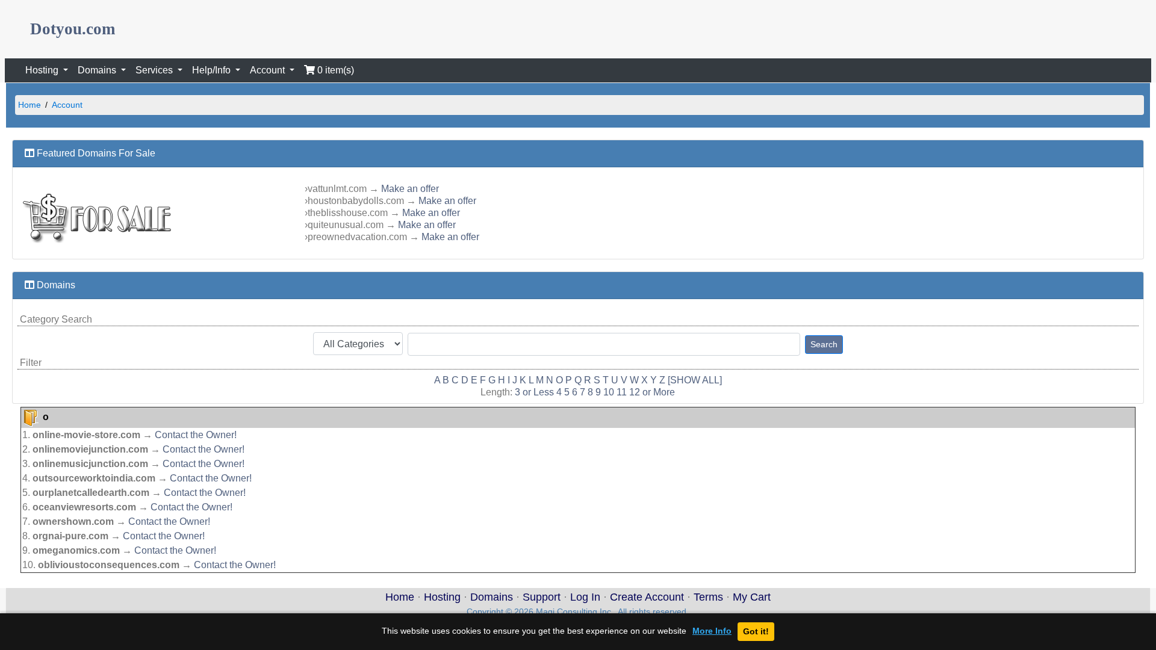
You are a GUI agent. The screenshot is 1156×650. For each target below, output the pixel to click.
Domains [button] (98, 70)
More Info (712, 631)
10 (608, 392)
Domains (491, 597)
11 (622, 392)
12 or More (652, 392)
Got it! (756, 631)
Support (542, 597)
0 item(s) (334, 70)
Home (29, 105)
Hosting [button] (43, 70)
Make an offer (410, 189)
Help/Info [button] (212, 70)
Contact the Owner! (196, 435)
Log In (585, 597)
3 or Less (534, 392)
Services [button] (155, 70)
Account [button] (268, 70)
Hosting (442, 597)
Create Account (647, 597)
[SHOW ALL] (695, 380)
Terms (708, 597)
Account (67, 105)
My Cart (752, 597)
